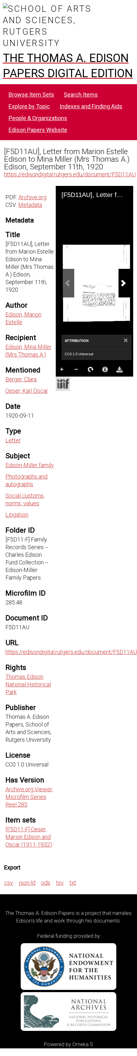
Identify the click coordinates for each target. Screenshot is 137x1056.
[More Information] (105, 369)
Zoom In (62, 369)
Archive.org (32, 197)
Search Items (81, 94)
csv (8, 882)
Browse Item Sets (31, 94)
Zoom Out (76, 369)
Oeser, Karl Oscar (26, 390)
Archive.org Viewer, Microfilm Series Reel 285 (29, 797)
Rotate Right (90, 369)
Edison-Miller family (29, 465)
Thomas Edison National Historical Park (28, 684)
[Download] (119, 369)
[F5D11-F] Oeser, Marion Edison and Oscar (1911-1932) (28, 837)
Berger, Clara (21, 379)
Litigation (16, 514)
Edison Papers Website (38, 129)
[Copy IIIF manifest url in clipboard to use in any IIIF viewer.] (63, 384)
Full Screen (76, 382)
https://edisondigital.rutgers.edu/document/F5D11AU (70, 174)
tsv (60, 882)
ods (45, 882)
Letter (13, 440)
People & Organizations (38, 118)
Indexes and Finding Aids (91, 106)
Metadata (30, 204)
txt (72, 882)
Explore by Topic (29, 106)
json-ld (27, 882)
